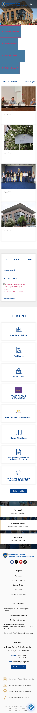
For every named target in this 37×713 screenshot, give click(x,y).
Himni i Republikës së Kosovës (19, 697)
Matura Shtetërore (18, 438)
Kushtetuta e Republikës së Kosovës (21, 679)
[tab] (10, 31)
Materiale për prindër (18, 540)
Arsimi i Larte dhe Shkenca (12, 56)
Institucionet (18, 376)
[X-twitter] (16, 562)
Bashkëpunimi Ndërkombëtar (18, 417)
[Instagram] (25, 562)
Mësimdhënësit (18, 524)
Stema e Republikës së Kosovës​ (19, 691)
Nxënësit (18, 510)
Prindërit (18, 537)
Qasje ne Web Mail (18, 594)
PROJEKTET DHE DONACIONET (18, 397)
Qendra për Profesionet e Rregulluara (18, 633)
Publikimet (18, 356)
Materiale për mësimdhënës (18, 527)
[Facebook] (12, 562)
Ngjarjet (10, 278)
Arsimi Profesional (9, 44)
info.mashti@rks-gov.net (21, 662)
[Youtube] (20, 562)
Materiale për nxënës (18, 513)
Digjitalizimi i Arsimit (10, 68)
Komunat (18, 576)
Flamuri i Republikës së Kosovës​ (19, 685)
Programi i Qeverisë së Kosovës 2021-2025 (18, 459)
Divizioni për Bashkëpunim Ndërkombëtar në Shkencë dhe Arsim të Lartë (18, 627)
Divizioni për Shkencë (18, 615)
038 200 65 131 (22, 655)
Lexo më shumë (9, 270)
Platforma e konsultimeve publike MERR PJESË (18, 479)
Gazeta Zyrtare (18, 585)
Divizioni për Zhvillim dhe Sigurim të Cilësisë (17, 610)
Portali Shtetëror (18, 580)
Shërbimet (18, 316)
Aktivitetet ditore (17, 259)
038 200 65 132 (22, 658)
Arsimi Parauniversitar (11, 31)
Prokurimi (18, 590)
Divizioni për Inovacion (19, 620)
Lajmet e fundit (10, 82)
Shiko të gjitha (30, 82)
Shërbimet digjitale (18, 335)
